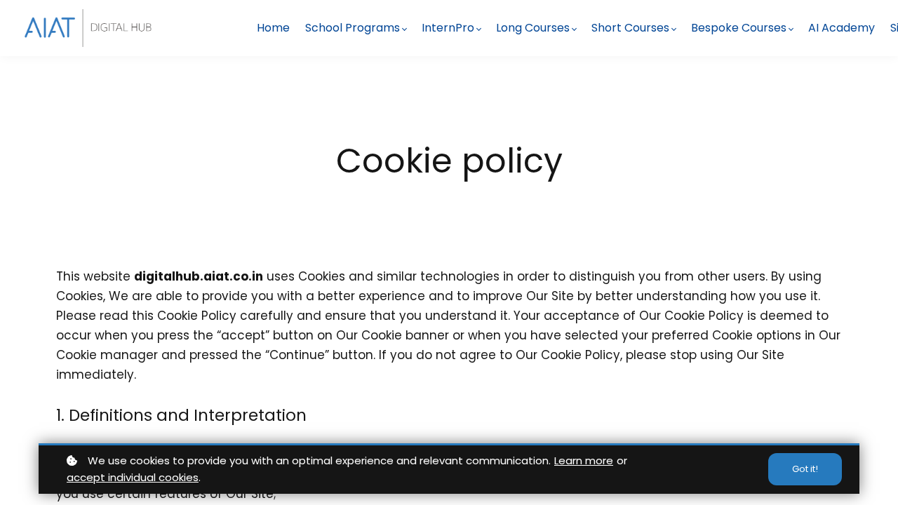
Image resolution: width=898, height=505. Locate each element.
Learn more (583, 460)
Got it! (805, 469)
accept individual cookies (133, 477)
